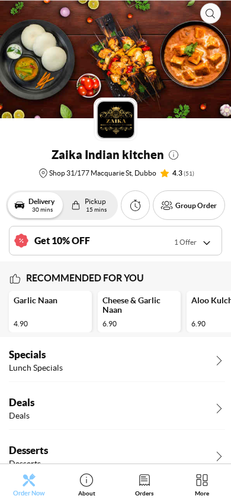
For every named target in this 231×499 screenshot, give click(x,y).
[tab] (29, 484)
